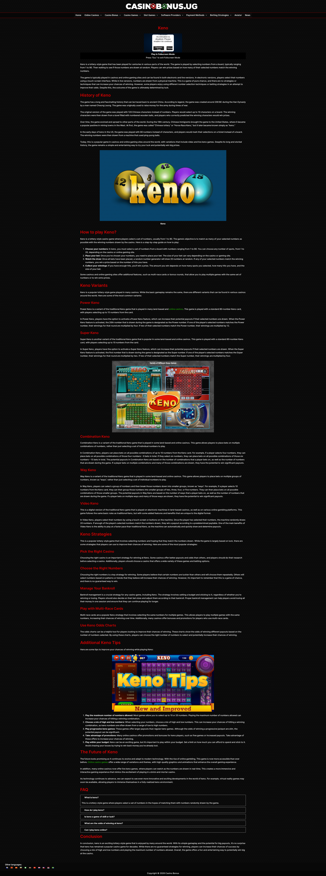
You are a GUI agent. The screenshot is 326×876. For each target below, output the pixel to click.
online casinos (176, 309)
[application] (100, 15)
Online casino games (98, 762)
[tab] (163, 800)
